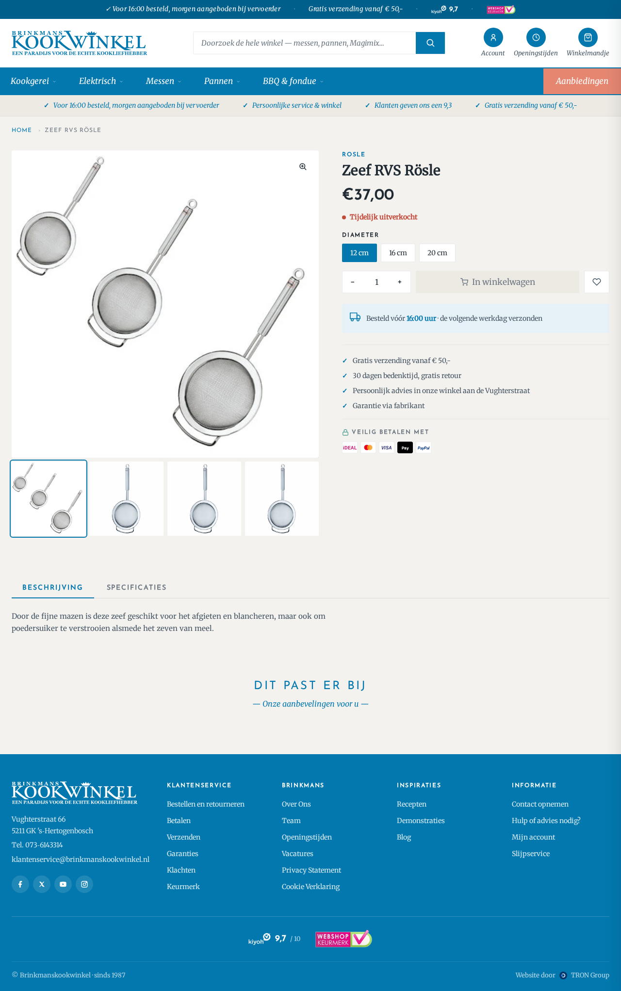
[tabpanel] (310, 622)
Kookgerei (30, 81)
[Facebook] (20, 884)
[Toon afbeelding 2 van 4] (126, 498)
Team (291, 820)
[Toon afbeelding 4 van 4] (282, 498)
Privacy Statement (311, 870)
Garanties (182, 853)
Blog (404, 837)
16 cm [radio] (398, 252)
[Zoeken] (430, 43)
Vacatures (297, 853)
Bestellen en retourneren (206, 804)
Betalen (179, 820)
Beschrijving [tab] (52, 588)
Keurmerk (183, 886)
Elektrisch (97, 81)
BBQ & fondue (289, 81)
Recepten (411, 804)
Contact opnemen (540, 804)
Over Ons (296, 804)
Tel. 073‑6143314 (37, 845)
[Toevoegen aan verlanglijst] (596, 282)
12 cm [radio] (359, 252)
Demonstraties (421, 820)
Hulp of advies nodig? (546, 820)
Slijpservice (531, 853)
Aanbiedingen (582, 81)
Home (22, 130)
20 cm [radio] (437, 252)
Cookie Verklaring (311, 886)
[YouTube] (63, 884)
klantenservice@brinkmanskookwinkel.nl (80, 859)
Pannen (218, 81)
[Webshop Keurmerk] (500, 10)
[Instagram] (84, 884)
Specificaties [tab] (137, 588)
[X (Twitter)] (41, 884)
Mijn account (533, 837)
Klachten (181, 870)
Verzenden (183, 837)
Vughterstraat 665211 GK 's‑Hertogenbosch (52, 825)
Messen (160, 81)
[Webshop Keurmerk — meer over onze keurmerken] (343, 939)
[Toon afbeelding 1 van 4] (48, 498)
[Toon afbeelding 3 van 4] (204, 498)
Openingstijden (307, 837)
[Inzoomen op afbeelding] (303, 166)
